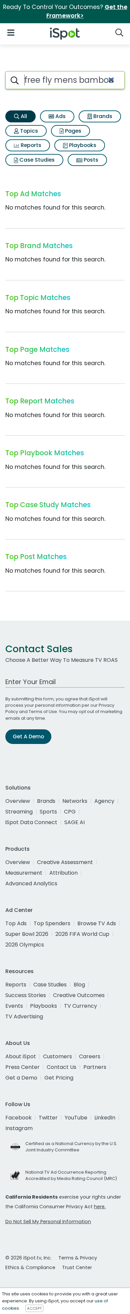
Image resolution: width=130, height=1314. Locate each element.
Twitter (48, 1117)
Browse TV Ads (96, 923)
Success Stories (25, 995)
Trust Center (77, 1267)
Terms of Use (43, 711)
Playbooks (82, 145)
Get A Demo (28, 736)
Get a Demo (21, 1078)
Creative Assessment (65, 862)
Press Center (22, 1067)
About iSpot (20, 1056)
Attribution (63, 873)
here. (100, 1206)
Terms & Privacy (77, 1257)
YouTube (76, 1117)
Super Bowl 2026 (26, 934)
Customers (57, 1056)
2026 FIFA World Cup (82, 934)
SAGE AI (74, 822)
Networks (74, 801)
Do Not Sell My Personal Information (48, 1221)
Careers (89, 1056)
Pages (72, 131)
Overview (17, 801)
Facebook (18, 1117)
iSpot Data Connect (31, 822)
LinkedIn (104, 1117)
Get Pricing (58, 1078)
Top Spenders (52, 923)
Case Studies (36, 160)
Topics (28, 131)
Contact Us (61, 1067)
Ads (60, 116)
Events (14, 1006)
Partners (94, 1067)
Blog (79, 984)
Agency (104, 801)
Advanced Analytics (31, 883)
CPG (70, 811)
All (23, 116)
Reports (30, 145)
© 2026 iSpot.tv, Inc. (28, 1257)
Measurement (23, 873)
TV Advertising (24, 1016)
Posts (90, 160)
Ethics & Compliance (30, 1267)
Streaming (19, 811)
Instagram (19, 1128)
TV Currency (80, 1006)
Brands (102, 116)
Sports (48, 811)
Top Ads (16, 923)
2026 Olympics (24, 945)
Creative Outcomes (79, 995)
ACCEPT (34, 1308)
